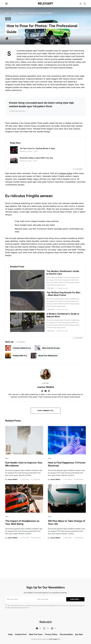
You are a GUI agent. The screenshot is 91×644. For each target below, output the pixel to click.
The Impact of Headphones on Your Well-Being (22, 522)
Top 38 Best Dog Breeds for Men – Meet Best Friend (63, 293)
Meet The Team (36, 634)
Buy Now (79, 634)
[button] (7, 3)
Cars (14, 13)
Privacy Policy (51, 634)
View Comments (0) (45, 410)
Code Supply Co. (54, 639)
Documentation (66, 634)
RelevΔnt (45, 3)
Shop (10, 634)
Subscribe (74, 599)
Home (7, 13)
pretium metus (65, 173)
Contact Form (21, 634)
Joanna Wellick (45, 387)
